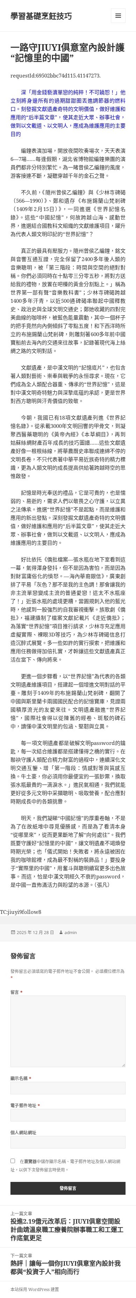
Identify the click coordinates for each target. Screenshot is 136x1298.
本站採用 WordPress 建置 (34, 1289)
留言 (16, 992)
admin (71, 932)
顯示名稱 (21, 1078)
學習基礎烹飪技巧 (41, 15)
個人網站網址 (23, 1133)
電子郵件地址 (25, 1106)
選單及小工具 (118, 15)
